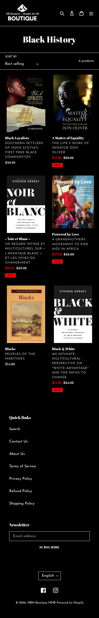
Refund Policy (20, 491)
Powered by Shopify (70, 602)
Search (14, 429)
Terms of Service (22, 466)
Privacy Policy (20, 479)
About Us (17, 454)
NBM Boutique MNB (41, 602)
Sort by (11, 56)
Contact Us (18, 441)
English (48, 576)
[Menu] (91, 13)
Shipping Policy (22, 503)
